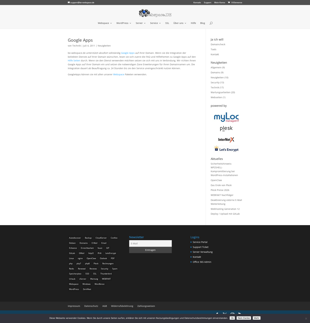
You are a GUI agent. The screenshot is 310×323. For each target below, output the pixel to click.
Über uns (178, 23)
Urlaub (72, 278)
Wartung (94, 278)
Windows (87, 284)
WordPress (122, 23)
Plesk (96, 263)
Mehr (256, 318)
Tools (213, 49)
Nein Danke (244, 318)
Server (139, 23)
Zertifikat (87, 289)
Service (154, 23)
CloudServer (101, 237)
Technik (76, 45)
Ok (232, 318)
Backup (88, 237)
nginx (80, 258)
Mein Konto (219, 3)
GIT (107, 248)
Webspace (103, 23)
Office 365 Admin (202, 261)
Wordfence (99, 284)
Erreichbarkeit (87, 248)
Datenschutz (91, 305)
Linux (71, 258)
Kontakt (197, 3)
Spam (114, 268)
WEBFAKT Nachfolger (222, 195)
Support (207, 3)
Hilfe (193, 23)
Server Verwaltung (203, 251)
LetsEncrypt (110, 253)
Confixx (114, 237)
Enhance (73, 248)
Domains (215, 72)
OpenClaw (216, 180)
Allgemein (216, 67)
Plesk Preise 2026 (220, 190)
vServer (82, 278)
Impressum (74, 305)
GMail (81, 253)
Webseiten (216, 97)
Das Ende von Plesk (221, 185)
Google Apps (80, 40)
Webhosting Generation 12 (225, 208)
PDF (112, 258)
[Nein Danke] (306, 318)
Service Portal (200, 242)
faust (100, 248)
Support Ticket (200, 247)
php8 (87, 263)
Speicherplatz (75, 273)
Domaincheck (218, 44)
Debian (72, 243)
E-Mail (94, 243)
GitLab (72, 253)
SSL (167, 23)
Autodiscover (75, 237)
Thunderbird (106, 273)
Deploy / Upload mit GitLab (225, 213)
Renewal (82, 268)
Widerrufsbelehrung (122, 305)
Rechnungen (108, 263)
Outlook (103, 258)
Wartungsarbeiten (220, 92)
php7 (79, 263)
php (70, 263)
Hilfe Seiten (74, 60)
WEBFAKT (106, 278)
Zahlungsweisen (146, 305)
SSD (87, 273)
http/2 (91, 253)
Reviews (93, 268)
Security (215, 82)
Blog (202, 23)
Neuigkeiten (104, 45)
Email (103, 243)
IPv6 (99, 253)
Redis (71, 268)
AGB (104, 305)
